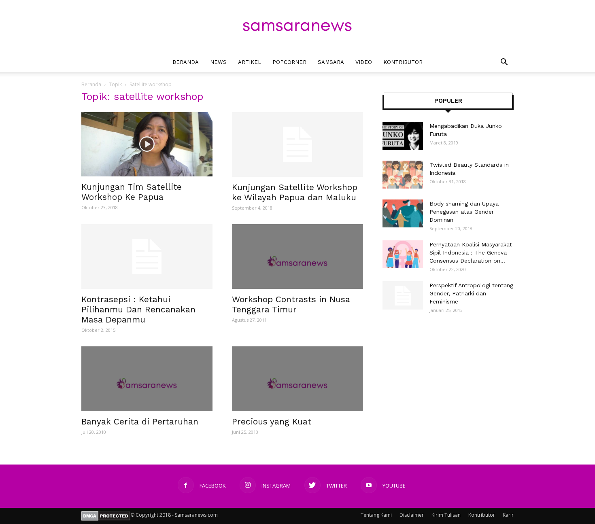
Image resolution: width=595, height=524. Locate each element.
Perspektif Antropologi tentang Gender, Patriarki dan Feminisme (471, 293)
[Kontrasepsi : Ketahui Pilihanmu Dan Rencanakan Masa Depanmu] (146, 256)
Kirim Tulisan (446, 514)
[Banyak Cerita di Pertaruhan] (146, 378)
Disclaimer (412, 514)
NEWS (218, 62)
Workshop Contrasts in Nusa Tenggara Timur (291, 304)
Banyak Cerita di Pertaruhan (139, 421)
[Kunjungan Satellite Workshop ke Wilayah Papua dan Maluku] (297, 144)
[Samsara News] (297, 26)
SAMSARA (331, 62)
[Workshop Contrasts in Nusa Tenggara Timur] (297, 256)
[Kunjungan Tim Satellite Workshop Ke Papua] (146, 144)
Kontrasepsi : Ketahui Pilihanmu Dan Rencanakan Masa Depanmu (138, 309)
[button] (504, 63)
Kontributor (481, 514)
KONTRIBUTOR (403, 62)
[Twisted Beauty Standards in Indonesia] (402, 175)
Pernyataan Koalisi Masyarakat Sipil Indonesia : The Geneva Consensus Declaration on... (470, 252)
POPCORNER (289, 62)
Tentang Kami (376, 514)
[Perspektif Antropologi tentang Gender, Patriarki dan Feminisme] (402, 295)
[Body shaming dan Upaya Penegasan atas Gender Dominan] (402, 213)
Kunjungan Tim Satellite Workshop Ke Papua (131, 192)
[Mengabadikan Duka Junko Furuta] (402, 136)
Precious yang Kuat (271, 421)
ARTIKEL (249, 62)
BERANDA (185, 62)
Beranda (91, 84)
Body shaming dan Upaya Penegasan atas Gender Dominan (464, 211)
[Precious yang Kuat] (297, 378)
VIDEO (363, 62)
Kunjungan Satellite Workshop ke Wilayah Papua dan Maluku (294, 192)
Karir (508, 514)
